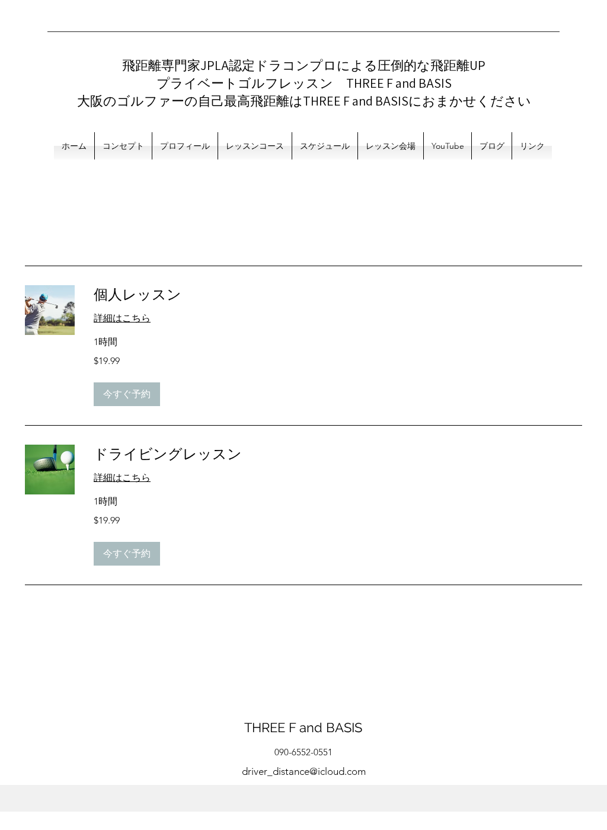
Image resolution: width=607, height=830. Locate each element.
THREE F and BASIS (303, 727)
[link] (338, 294)
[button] (127, 394)
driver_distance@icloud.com (304, 771)
